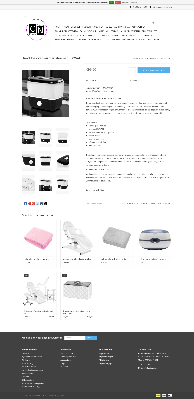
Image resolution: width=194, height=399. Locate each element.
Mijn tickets (104, 360)
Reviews (134, 80)
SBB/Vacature (28, 380)
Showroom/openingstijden (33, 383)
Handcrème (153, 39)
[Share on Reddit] (37, 203)
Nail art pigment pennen (114, 35)
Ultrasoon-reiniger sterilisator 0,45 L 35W (77, 312)
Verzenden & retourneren (32, 370)
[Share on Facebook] (25, 203)
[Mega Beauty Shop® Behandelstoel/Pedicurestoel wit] (77, 238)
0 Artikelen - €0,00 (140, 7)
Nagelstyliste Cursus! (140, 35)
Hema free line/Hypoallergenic (70, 39)
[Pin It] (33, 203)
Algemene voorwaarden (32, 356)
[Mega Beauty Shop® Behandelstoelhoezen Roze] (39, 238)
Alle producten (66, 353)
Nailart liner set (71, 27)
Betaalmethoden (29, 366)
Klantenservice (28, 373)
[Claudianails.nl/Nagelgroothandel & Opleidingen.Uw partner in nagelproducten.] (38, 31)
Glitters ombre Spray (123, 39)
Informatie (91, 80)
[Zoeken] (153, 23)
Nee (117, 2)
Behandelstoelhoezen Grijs (113, 259)
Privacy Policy (27, 363)
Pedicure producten (92, 27)
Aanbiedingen (66, 360)
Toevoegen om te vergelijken (151, 203)
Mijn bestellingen (106, 356)
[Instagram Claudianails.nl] (170, 338)
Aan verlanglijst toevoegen (129, 203)
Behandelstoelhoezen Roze (36, 259)
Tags (62, 363)
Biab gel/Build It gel (99, 39)
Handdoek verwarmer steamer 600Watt (155, 58)
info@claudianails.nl (149, 368)
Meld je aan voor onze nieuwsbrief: (42, 337)
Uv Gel (109, 27)
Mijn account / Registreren (162, 7)
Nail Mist (140, 39)
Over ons (26, 353)
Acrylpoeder (138, 27)
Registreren (104, 353)
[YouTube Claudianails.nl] (165, 338)
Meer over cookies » (129, 2)
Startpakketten (150, 31)
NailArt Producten (130, 31)
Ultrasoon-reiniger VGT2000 (152, 259)
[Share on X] (45, 203)
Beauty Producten (89, 35)
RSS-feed (64, 366)
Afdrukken (166, 203)
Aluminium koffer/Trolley (68, 31)
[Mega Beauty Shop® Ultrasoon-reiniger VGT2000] (155, 238)
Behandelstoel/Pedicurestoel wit (77, 259)
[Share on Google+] (29, 203)
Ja (111, 2)
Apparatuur (90, 31)
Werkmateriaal (122, 27)
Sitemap (25, 376)
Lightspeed (61, 395)
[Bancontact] (169, 395)
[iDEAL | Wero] (158, 395)
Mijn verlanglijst (105, 363)
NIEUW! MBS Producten (66, 35)
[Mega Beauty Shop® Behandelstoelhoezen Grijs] (116, 238)
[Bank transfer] (164, 395)
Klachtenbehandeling (30, 386)
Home (57, 27)
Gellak (114, 31)
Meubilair (103, 31)
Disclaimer (26, 360)
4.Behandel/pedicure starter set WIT (38, 312)
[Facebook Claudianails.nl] (160, 338)
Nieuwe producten (68, 356)
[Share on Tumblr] (41, 203)
